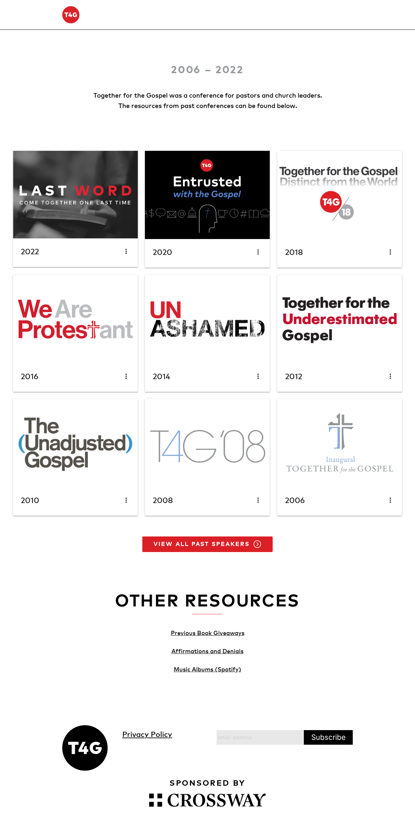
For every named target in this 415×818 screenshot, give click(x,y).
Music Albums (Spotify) (207, 669)
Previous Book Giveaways (207, 632)
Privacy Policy (147, 734)
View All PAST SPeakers (202, 543)
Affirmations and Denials (207, 651)
